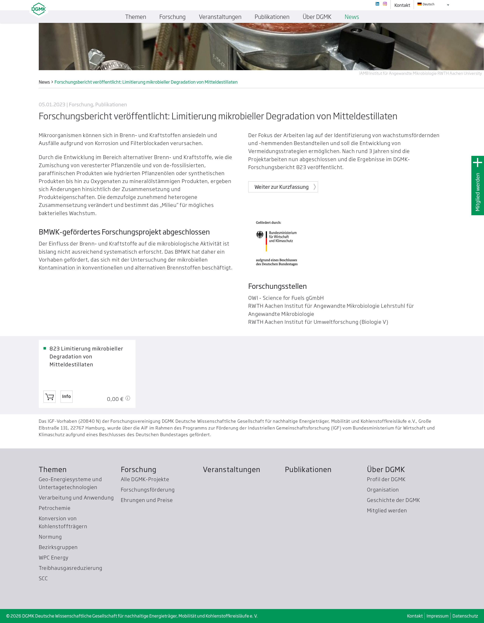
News (352, 16)
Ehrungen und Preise (147, 500)
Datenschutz (465, 615)
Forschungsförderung (148, 489)
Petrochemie (55, 508)
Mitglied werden (477, 192)
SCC (43, 578)
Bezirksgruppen (58, 547)
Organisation (383, 489)
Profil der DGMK (386, 479)
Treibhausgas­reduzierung (70, 568)
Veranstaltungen (231, 469)
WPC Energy (54, 557)
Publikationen (308, 469)
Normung (50, 537)
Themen (53, 469)
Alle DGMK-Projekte (145, 479)
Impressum (438, 615)
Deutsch (428, 4)
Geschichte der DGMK (393, 500)
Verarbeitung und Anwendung (76, 497)
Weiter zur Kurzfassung (281, 187)
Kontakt (415, 615)
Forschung (139, 469)
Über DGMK (386, 469)
